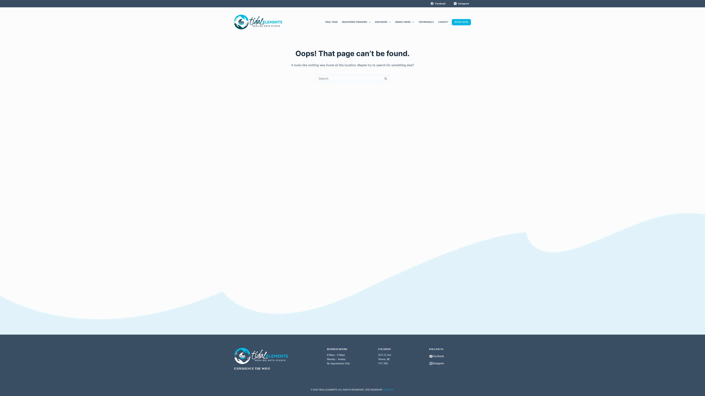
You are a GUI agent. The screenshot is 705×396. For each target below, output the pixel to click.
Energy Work (403, 22)
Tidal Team (331, 22)
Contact (443, 22)
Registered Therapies (354, 22)
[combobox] (349, 78)
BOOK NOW (461, 22)
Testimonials (426, 22)
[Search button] (385, 78)
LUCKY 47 (388, 389)
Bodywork (381, 22)
